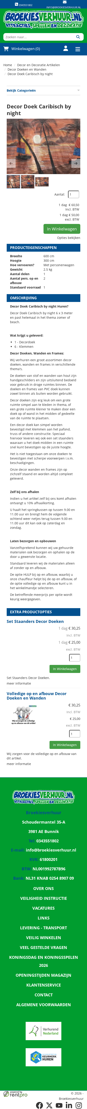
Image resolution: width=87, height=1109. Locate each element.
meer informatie (19, 683)
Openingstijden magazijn (43, 975)
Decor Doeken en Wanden (27, 69)
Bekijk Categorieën (21, 90)
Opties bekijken (68, 238)
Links (44, 918)
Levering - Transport (43, 927)
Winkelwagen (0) (25, 48)
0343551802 (25, 5)
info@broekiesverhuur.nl (63, 7)
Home (7, 65)
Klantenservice (43, 985)
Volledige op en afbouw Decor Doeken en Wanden (36, 696)
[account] (63, 49)
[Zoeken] (78, 37)
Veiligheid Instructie (43, 898)
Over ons (43, 888)
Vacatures (43, 908)
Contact (44, 994)
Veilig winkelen (43, 937)
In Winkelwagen (62, 229)
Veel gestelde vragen (43, 947)
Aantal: (59, 194)
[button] (11, 163)
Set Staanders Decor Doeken (35, 621)
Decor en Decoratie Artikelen (38, 65)
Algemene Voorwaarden (43, 1004)
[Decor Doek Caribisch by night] (43, 146)
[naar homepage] (43, 19)
